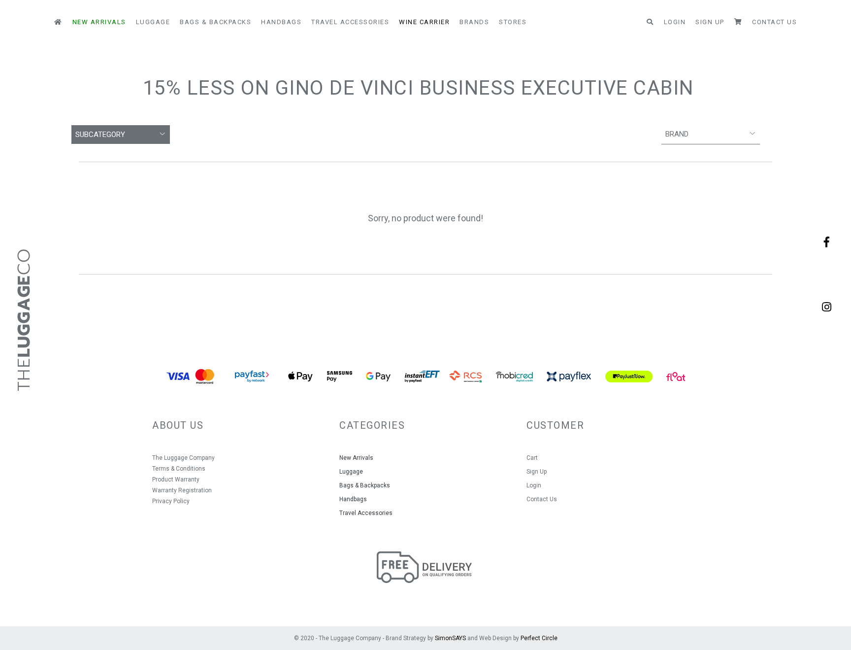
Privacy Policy (171, 501)
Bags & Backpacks (215, 22)
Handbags (281, 22)
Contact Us (774, 22)
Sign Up (709, 22)
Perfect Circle (539, 638)
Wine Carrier (424, 22)
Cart (532, 457)
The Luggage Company (183, 457)
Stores (512, 22)
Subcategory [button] (100, 134)
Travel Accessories (350, 22)
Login (675, 22)
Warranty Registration (182, 490)
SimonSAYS (450, 638)
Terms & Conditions (178, 468)
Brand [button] (676, 134)
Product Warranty (175, 479)
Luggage (153, 22)
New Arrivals (99, 22)
